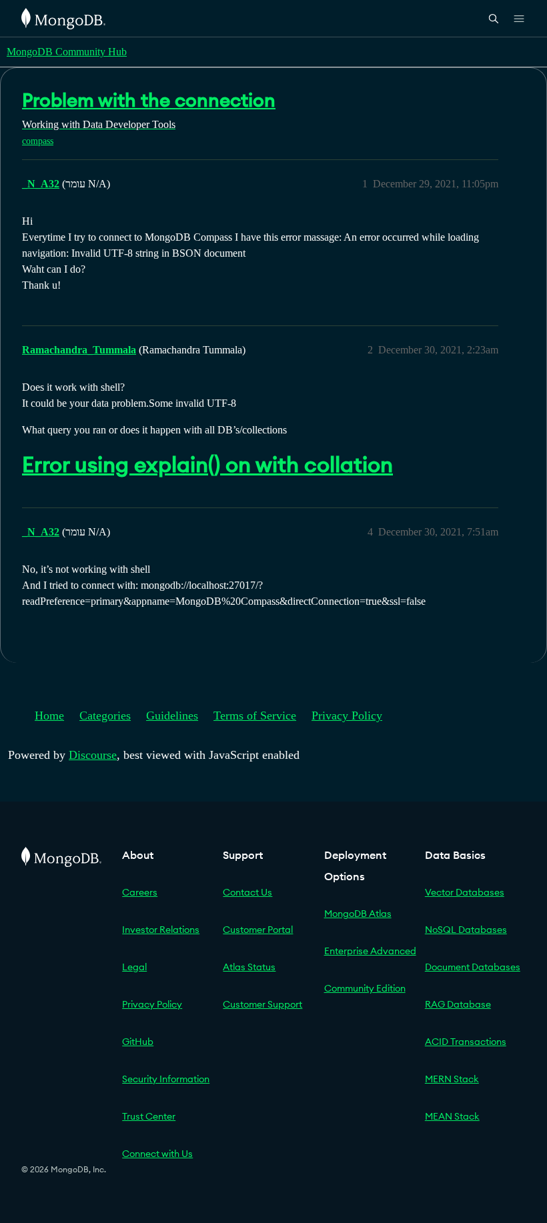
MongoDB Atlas (358, 914)
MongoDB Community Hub (67, 51)
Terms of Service (254, 715)
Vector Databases (464, 892)
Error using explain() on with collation (207, 464)
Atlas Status (249, 967)
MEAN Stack (452, 1116)
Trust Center (148, 1116)
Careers (139, 892)
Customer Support (262, 1004)
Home (49, 715)
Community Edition (365, 988)
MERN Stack (452, 1079)
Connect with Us (157, 1154)
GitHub (137, 1042)
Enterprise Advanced (370, 951)
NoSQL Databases (466, 930)
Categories (105, 715)
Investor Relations (160, 930)
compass (37, 141)
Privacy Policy (347, 715)
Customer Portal (258, 930)
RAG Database (458, 1004)
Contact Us (247, 892)
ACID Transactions (465, 1042)
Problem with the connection (149, 100)
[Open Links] (519, 18)
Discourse (93, 755)
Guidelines (172, 715)
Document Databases (472, 967)
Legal (134, 967)
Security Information (165, 1079)
